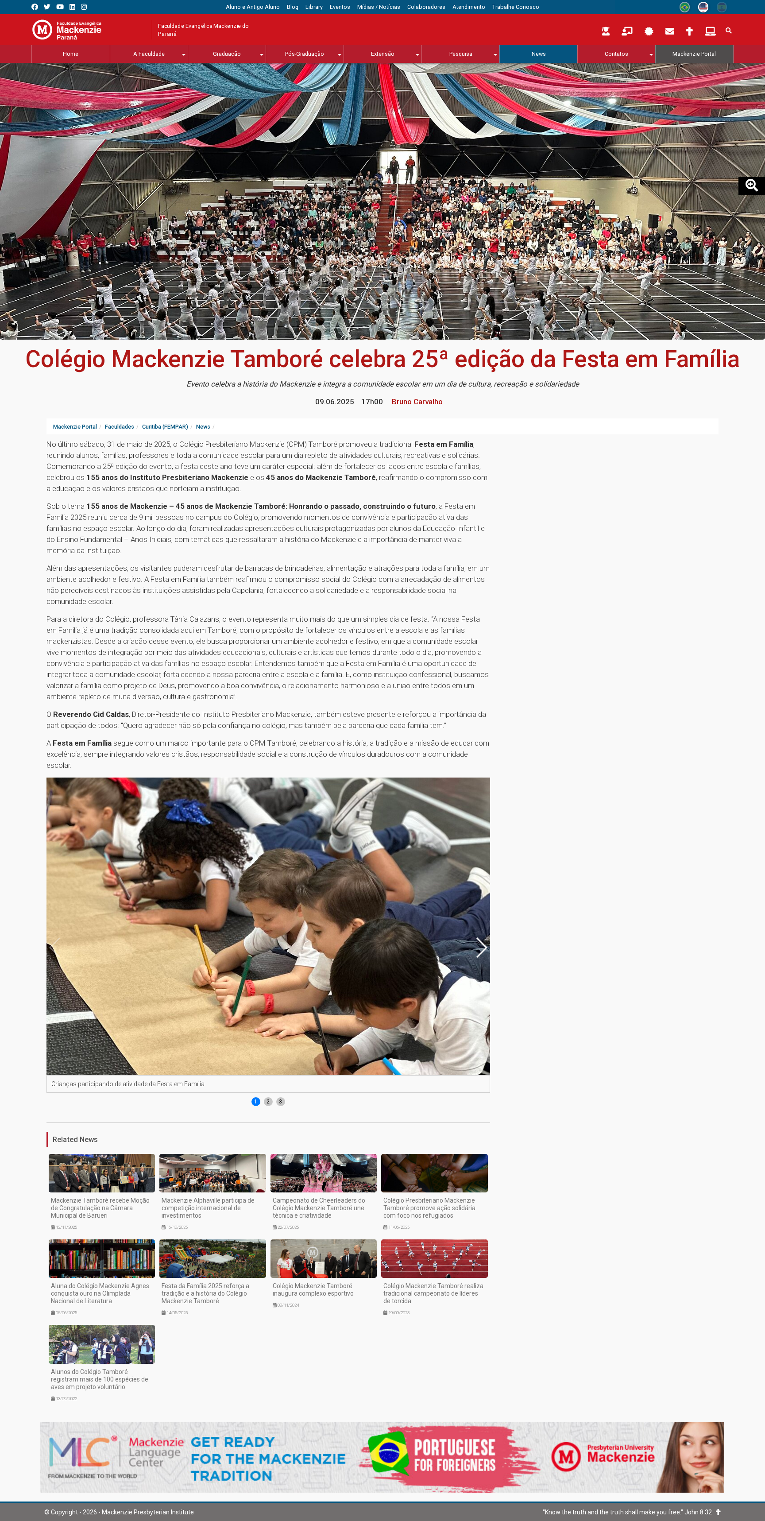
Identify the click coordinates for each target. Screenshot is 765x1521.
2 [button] (268, 1102)
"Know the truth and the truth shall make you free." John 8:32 (629, 1512)
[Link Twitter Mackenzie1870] (47, 7)
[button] (481, 947)
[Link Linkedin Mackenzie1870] (72, 7)
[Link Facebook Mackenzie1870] (34, 7)
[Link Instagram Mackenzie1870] (84, 7)
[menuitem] (252, 7)
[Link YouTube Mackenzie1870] (60, 7)
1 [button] (255, 1102)
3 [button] (280, 1102)
